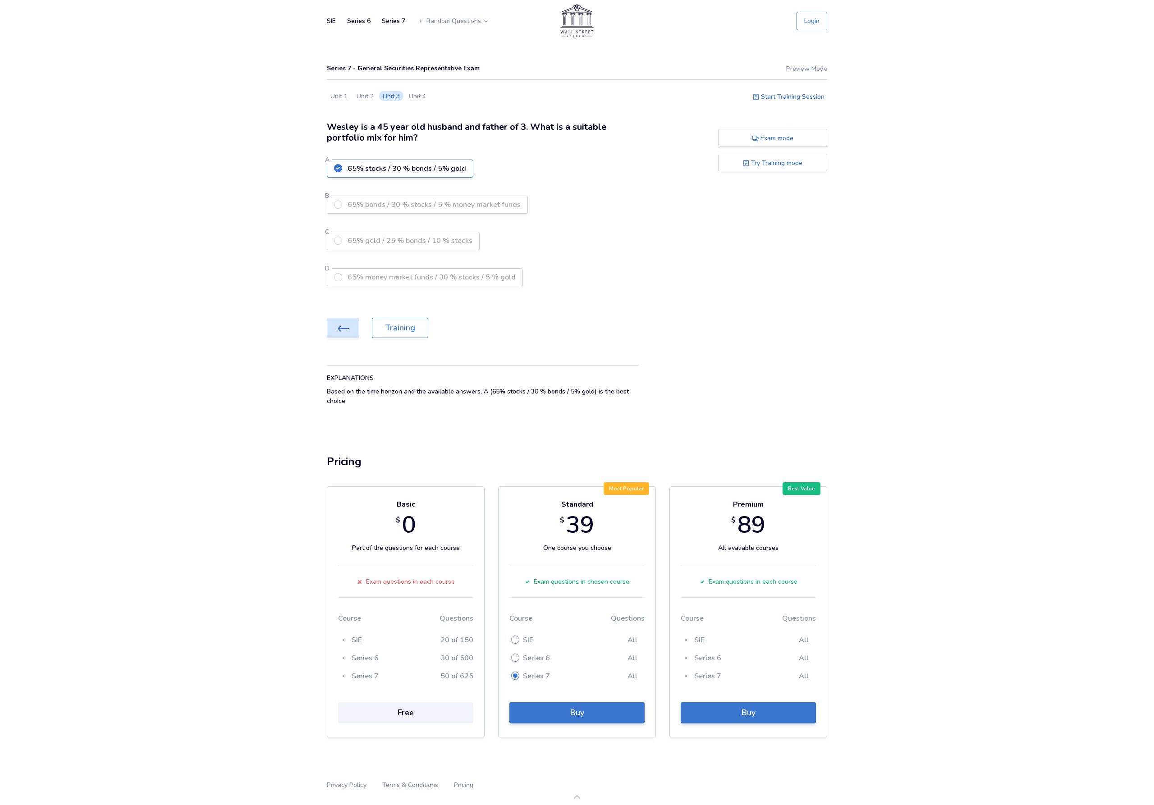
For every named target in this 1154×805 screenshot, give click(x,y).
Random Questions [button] (454, 21)
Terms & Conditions (410, 785)
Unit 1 (339, 96)
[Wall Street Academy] (577, 21)
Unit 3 (391, 96)
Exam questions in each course (410, 581)
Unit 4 (417, 96)
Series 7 (393, 21)
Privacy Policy (346, 785)
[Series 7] (343, 328)
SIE (331, 21)
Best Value (801, 488)
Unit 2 (365, 96)
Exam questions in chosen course (581, 581)
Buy (577, 712)
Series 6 (359, 21)
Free (406, 712)
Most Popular (626, 488)
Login (812, 21)
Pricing (463, 785)
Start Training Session (791, 96)
